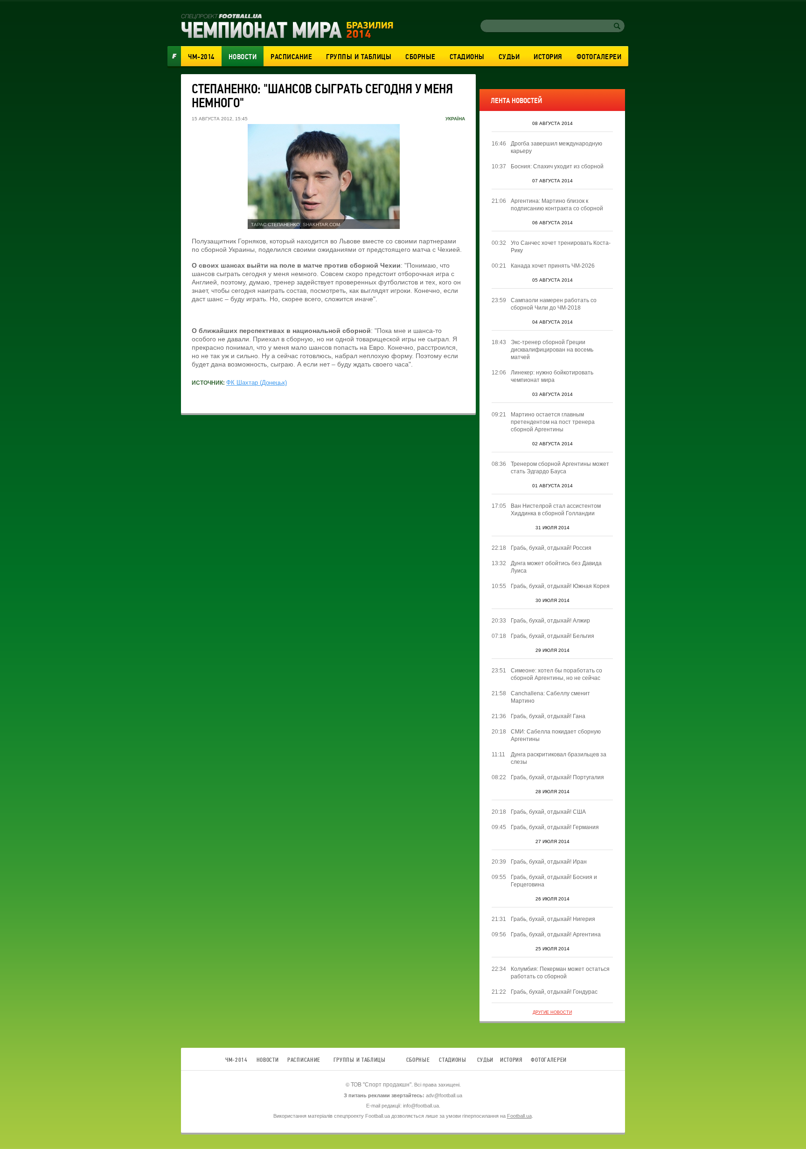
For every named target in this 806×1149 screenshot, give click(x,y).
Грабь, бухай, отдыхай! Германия (555, 827)
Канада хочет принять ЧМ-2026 (553, 266)
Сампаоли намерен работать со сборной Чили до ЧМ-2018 (554, 304)
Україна (455, 118)
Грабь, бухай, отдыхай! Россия (551, 548)
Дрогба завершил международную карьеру (556, 147)
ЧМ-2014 (201, 57)
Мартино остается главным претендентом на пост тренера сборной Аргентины (553, 422)
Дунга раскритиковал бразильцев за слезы (558, 758)
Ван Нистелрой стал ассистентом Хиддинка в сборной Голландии (556, 510)
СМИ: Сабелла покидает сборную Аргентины (556, 735)
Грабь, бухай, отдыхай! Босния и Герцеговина (554, 881)
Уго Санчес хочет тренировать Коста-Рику (561, 247)
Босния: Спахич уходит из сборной (557, 166)
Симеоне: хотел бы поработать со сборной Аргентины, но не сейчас (556, 674)
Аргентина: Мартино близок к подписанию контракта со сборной (557, 205)
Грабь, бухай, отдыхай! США (548, 812)
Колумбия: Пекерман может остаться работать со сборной (560, 973)
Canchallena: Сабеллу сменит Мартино (550, 697)
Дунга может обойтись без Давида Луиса (556, 567)
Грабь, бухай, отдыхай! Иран (549, 861)
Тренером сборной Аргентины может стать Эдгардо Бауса (560, 468)
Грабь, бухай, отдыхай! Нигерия (553, 919)
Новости (243, 57)
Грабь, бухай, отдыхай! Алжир (550, 620)
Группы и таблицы (358, 57)
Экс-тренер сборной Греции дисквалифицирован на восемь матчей (552, 349)
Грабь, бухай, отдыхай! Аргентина (556, 934)
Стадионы (467, 57)
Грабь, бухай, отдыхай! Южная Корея (560, 586)
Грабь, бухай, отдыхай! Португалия (557, 777)
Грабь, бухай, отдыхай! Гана (548, 716)
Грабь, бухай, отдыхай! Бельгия (552, 636)
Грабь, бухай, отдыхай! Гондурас (554, 992)
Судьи (509, 57)
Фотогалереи (599, 57)
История (548, 57)
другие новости (552, 1012)
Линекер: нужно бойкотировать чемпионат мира (552, 376)
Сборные (420, 57)
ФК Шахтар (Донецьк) (256, 382)
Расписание (291, 57)
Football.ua (519, 1116)
